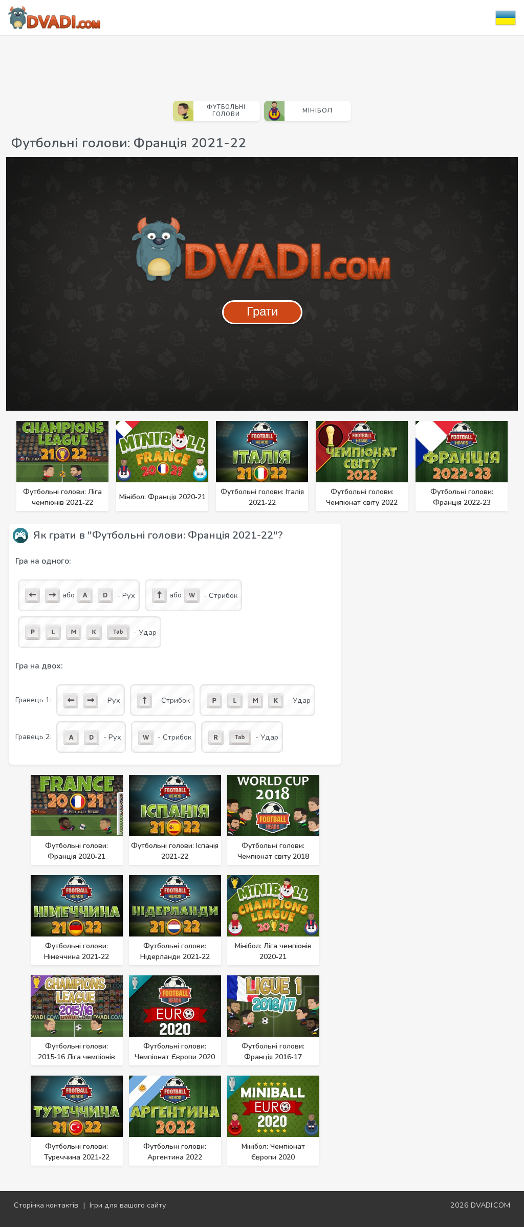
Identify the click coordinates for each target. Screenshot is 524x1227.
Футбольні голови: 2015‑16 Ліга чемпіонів (76, 1051)
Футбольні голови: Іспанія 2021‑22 (175, 851)
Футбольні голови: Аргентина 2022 (174, 1152)
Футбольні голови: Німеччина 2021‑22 (76, 951)
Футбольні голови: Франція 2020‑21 (76, 851)
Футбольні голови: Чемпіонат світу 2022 (362, 497)
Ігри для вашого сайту (128, 1205)
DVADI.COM (490, 1205)
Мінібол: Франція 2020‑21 (162, 497)
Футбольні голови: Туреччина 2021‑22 (77, 1152)
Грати (262, 311)
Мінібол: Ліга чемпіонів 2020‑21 (273, 951)
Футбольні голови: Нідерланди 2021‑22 (175, 951)
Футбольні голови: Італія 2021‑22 (262, 497)
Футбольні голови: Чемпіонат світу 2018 (273, 851)
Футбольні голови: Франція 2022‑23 (461, 497)
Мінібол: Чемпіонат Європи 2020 (273, 1152)
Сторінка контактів (46, 1205)
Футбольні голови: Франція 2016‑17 (273, 1051)
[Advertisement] (262, 64)
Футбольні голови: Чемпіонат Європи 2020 (175, 1051)
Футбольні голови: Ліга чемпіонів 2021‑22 (62, 497)
